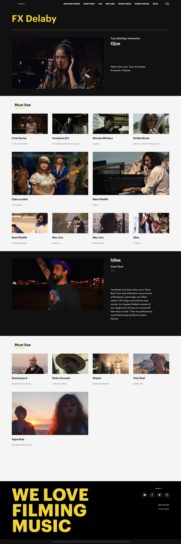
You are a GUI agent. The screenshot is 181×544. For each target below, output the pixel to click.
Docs (155, 4)
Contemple (99, 541)
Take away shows (71, 4)
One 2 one (110, 4)
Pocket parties (142, 4)
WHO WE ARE (163, 505)
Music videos (124, 4)
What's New (89, 4)
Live (100, 4)
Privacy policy (164, 509)
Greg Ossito (125, 541)
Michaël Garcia (114, 541)
